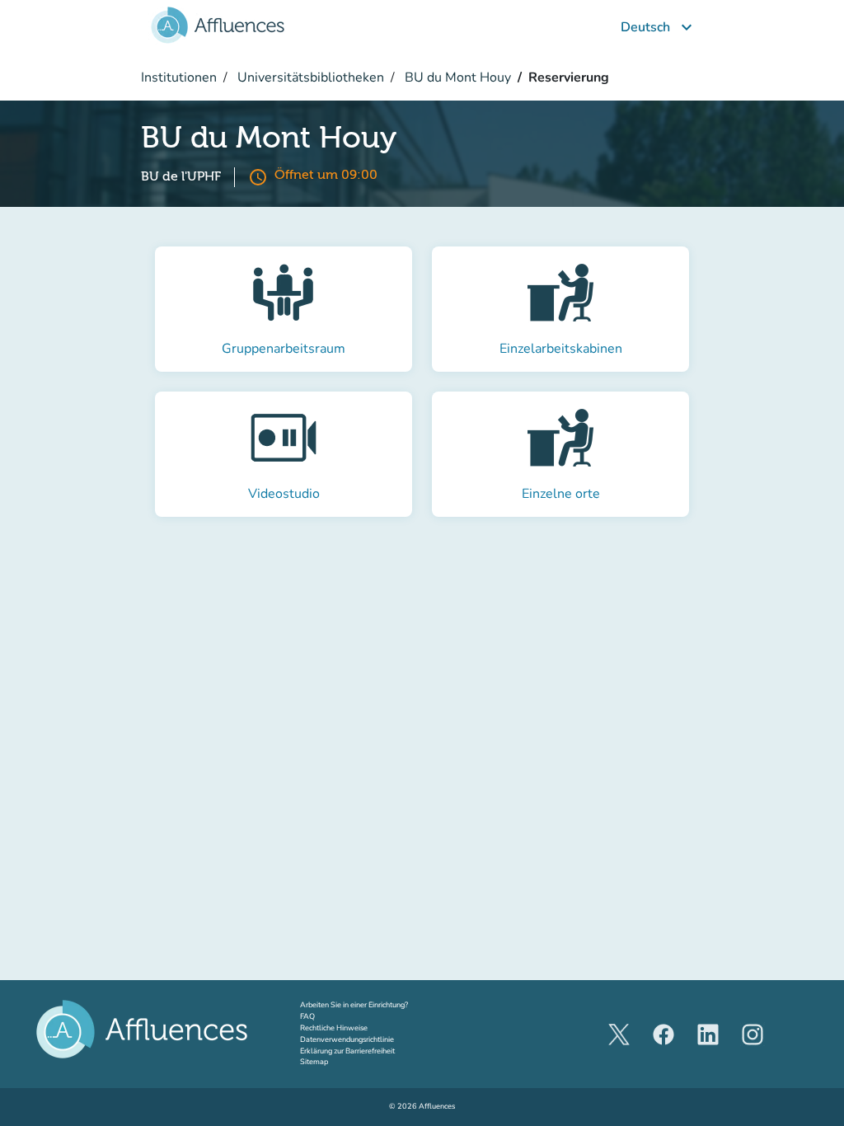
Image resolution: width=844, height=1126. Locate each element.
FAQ (307, 1016)
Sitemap (314, 1062)
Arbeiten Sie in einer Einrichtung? (369, 1005)
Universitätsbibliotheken (309, 77)
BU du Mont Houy (456, 77)
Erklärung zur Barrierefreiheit (347, 1051)
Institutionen (179, 77)
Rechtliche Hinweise (334, 1028)
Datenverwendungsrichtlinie (347, 1039)
